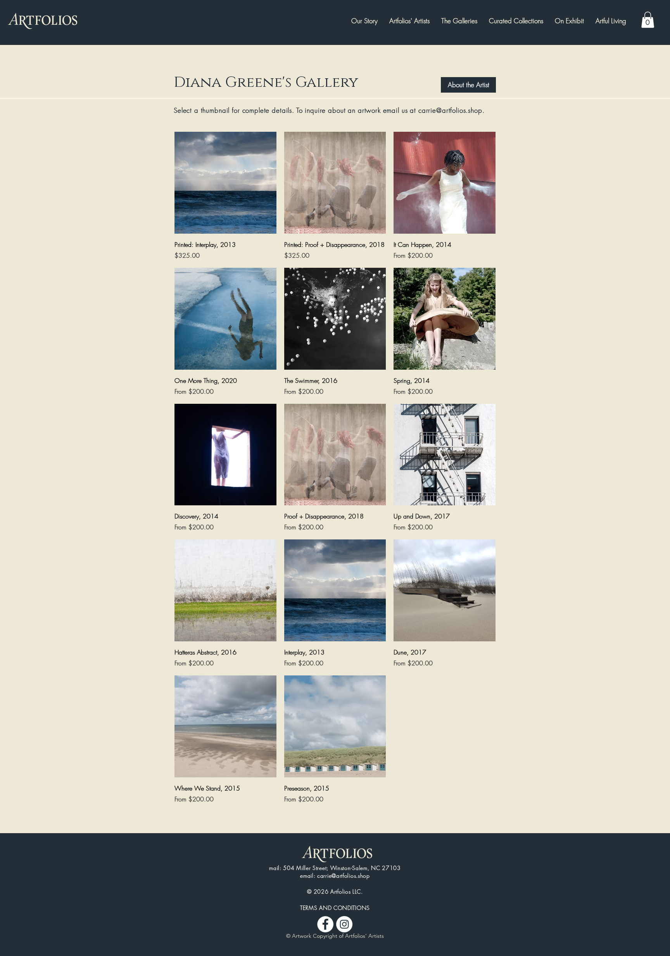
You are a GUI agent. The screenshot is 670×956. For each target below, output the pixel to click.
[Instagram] (344, 924)
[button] (569, 21)
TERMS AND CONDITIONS (335, 907)
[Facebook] (325, 924)
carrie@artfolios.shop (450, 110)
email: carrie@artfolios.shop (335, 875)
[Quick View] (225, 183)
